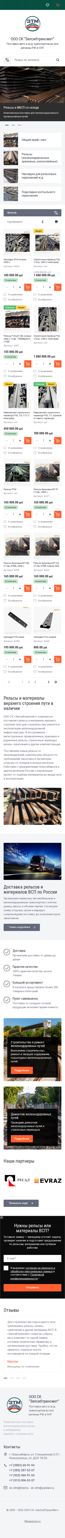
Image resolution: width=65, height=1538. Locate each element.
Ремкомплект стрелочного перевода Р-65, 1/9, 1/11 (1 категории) (17, 415)
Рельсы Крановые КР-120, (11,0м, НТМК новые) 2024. (47, 564)
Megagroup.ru (33, 1521)
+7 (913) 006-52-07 (21, 1480)
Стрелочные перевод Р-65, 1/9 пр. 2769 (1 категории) (47, 337)
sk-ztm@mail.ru (19, 1488)
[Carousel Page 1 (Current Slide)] (7, 125)
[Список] (56, 221)
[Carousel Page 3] (19, 125)
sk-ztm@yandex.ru (42, 1488)
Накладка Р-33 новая (14, 637)
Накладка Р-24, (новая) (45, 637)
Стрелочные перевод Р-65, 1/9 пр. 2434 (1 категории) (47, 261)
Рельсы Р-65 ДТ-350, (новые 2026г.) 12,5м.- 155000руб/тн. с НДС (17, 339)
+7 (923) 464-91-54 (21, 1475)
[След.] (48, 682)
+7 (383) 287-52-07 (21, 1470)
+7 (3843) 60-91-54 (21, 1465)
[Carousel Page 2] (13, 125)
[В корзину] (27, 287)
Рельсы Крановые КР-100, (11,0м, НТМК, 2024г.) (16, 564)
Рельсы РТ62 (10, 489)
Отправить (32, 1287)
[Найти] (57, 59)
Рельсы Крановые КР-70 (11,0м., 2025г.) (46, 491)
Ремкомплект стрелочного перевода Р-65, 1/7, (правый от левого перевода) (47, 415)
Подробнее (21, 1070)
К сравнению (15, 294)
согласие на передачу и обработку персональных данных (32, 1269)
